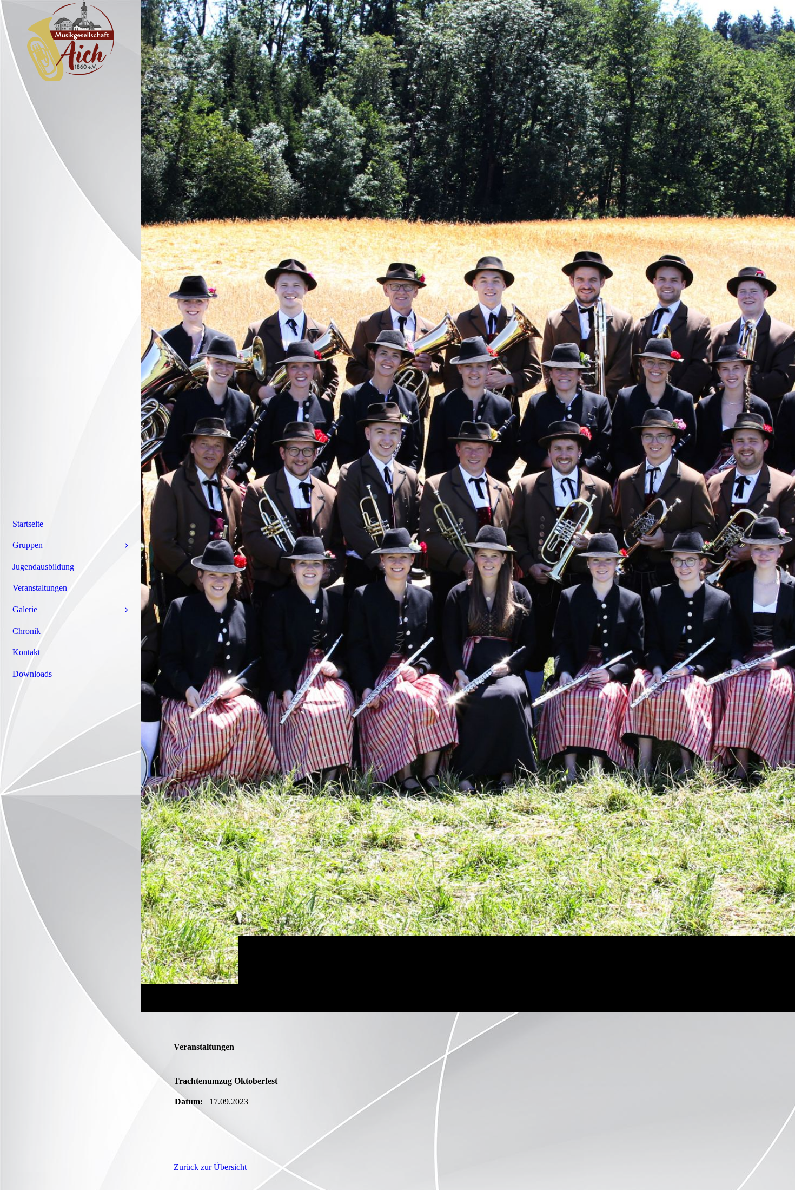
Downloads (32, 673)
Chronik (26, 631)
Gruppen (27, 545)
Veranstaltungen (39, 587)
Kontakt (26, 652)
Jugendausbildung (43, 566)
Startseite (27, 523)
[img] (468, 505)
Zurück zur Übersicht (210, 1167)
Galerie (24, 609)
